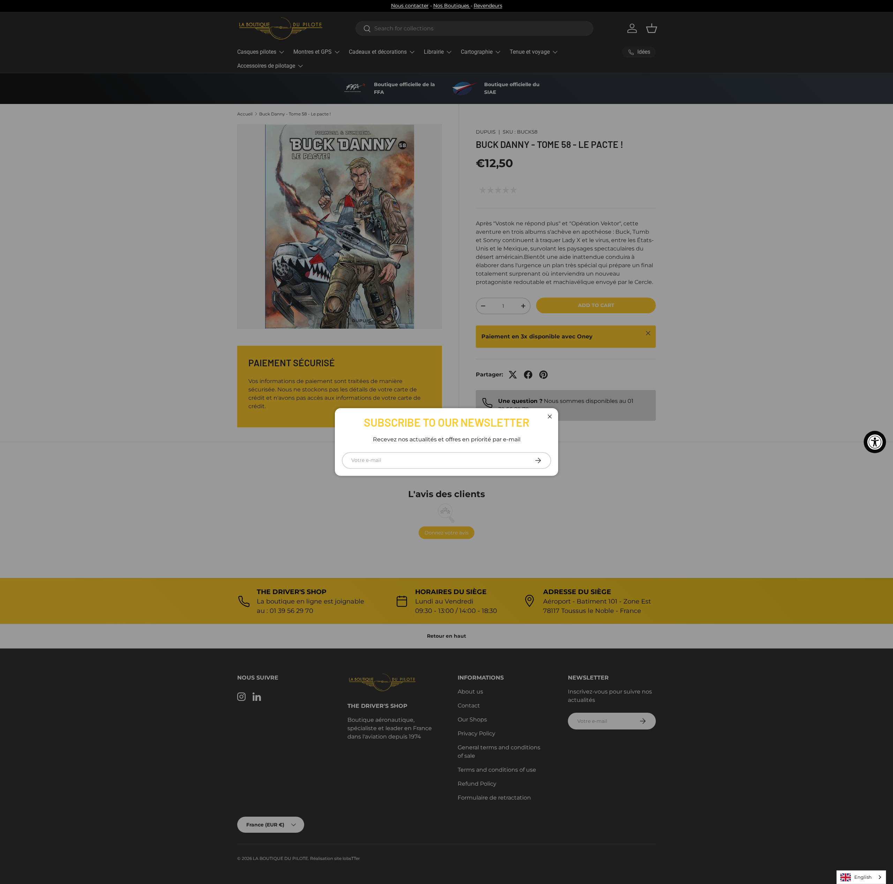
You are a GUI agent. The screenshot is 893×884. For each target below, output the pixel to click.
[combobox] (861, 877)
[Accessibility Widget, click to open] (875, 442)
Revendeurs (488, 5)
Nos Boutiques (452, 5)
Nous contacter (410, 5)
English (863, 877)
